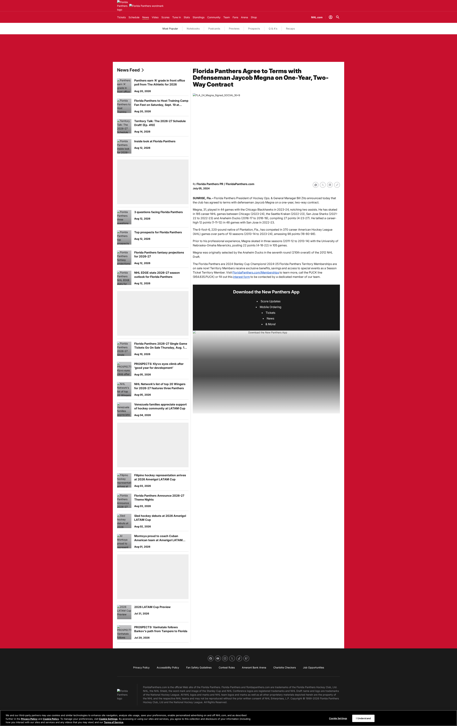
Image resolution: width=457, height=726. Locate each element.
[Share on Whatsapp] (315, 185)
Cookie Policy (51, 718)
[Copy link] (337, 185)
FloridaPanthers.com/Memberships (255, 272)
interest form (241, 277)
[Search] (338, 17)
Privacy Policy (29, 718)
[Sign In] (330, 17)
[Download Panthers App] (266, 372)
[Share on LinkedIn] (330, 185)
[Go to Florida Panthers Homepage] (122, 5)
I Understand (363, 718)
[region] (228, 718)
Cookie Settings (108, 718)
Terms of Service (113, 722)
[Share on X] (323, 185)
